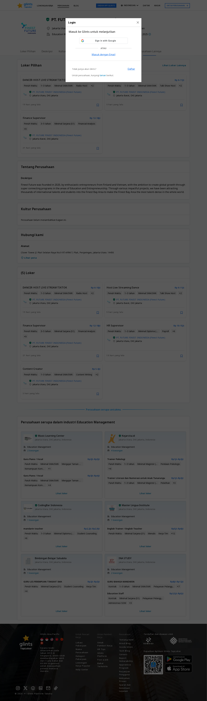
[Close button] (138, 22)
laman (103, 75)
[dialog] (103, 50)
